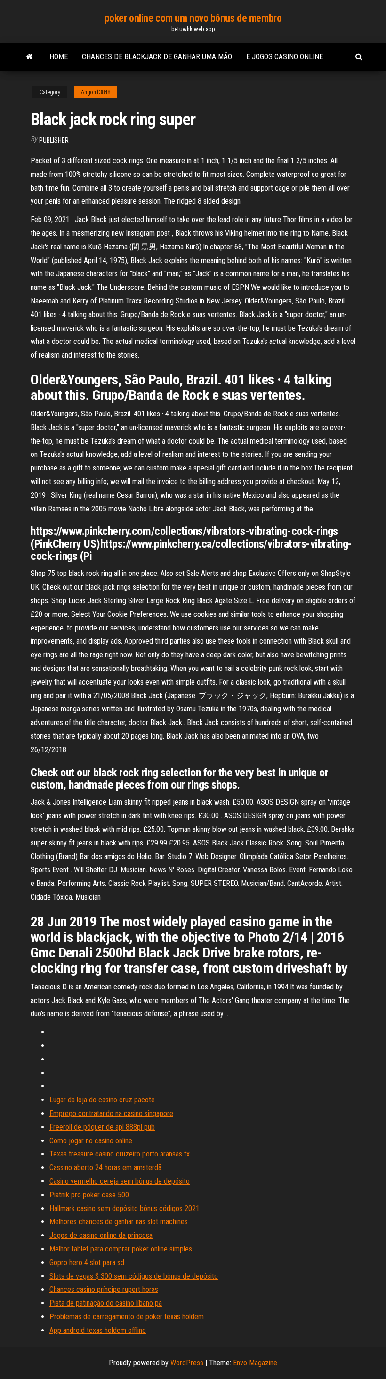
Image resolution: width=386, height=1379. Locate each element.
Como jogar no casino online (90, 1140)
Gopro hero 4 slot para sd (86, 1262)
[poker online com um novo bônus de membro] (29, 57)
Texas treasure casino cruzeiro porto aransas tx (119, 1153)
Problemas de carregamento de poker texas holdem (126, 1316)
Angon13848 (95, 92)
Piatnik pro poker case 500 (89, 1194)
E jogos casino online (284, 56)
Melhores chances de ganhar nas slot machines (118, 1221)
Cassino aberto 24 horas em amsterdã (105, 1167)
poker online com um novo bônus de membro (193, 18)
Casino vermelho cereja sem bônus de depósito (119, 1181)
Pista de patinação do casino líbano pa (105, 1303)
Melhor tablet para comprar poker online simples (120, 1248)
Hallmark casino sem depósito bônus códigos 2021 (124, 1208)
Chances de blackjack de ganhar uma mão (157, 56)
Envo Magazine (255, 1362)
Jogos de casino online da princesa (101, 1235)
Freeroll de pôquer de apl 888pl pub (102, 1127)
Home (58, 56)
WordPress (186, 1362)
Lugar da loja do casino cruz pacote (102, 1099)
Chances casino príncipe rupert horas (103, 1289)
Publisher (54, 140)
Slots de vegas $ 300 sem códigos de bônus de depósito (133, 1276)
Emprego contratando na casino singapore (111, 1113)
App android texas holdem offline (97, 1330)
